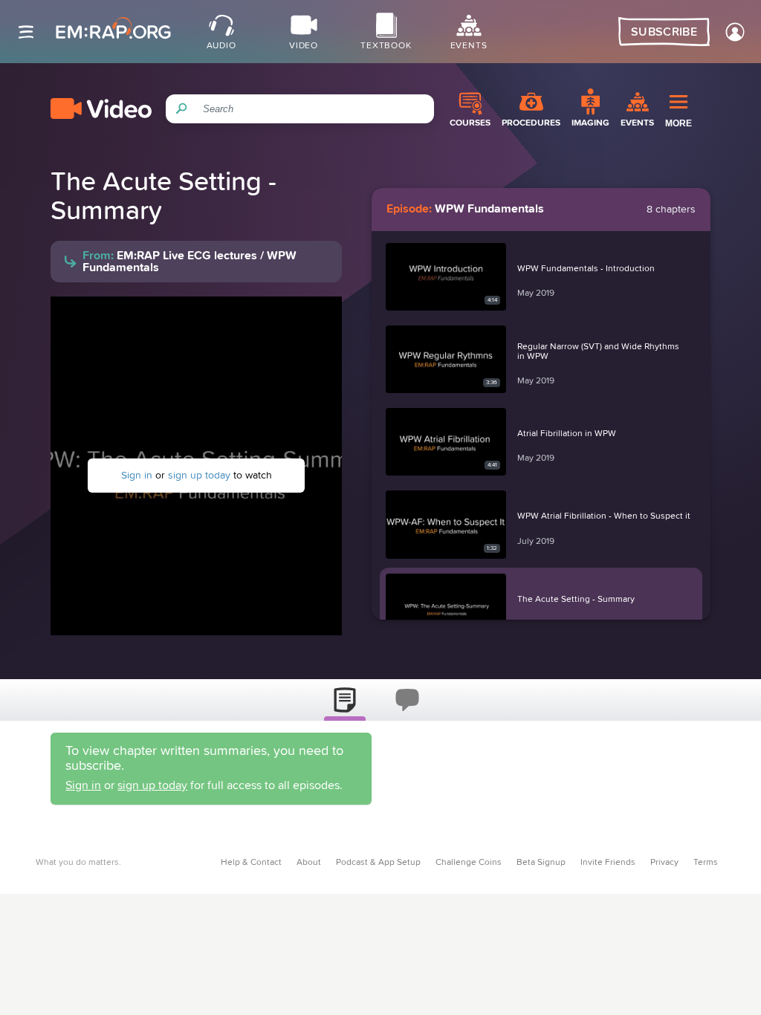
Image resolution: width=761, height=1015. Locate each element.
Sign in (136, 475)
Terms (705, 862)
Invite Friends (607, 862)
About (309, 862)
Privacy (664, 862)
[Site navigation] (26, 32)
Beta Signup (541, 862)
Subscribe (664, 32)
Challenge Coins (468, 862)
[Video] (101, 108)
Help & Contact (251, 862)
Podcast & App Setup (378, 862)
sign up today (199, 475)
